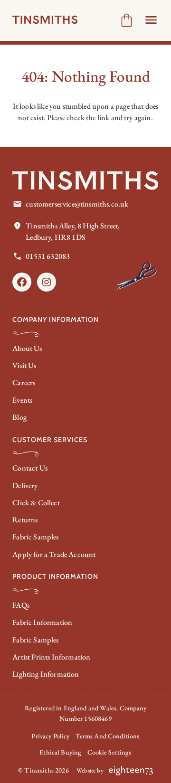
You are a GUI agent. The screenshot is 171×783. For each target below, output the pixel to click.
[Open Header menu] (151, 20)
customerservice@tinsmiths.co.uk (77, 204)
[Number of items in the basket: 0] (126, 20)
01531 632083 (48, 256)
